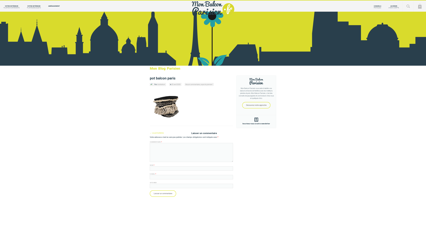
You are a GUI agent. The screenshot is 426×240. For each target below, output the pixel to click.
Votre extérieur (12, 7)
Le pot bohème (157, 133)
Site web (153, 182)
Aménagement (54, 6)
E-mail (153, 174)
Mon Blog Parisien (165, 68)
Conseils (377, 7)
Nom (152, 165)
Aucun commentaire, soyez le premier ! (199, 84)
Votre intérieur (34, 7)
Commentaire (156, 142)
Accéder (394, 7)
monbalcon (161, 84)
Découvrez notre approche (256, 105)
